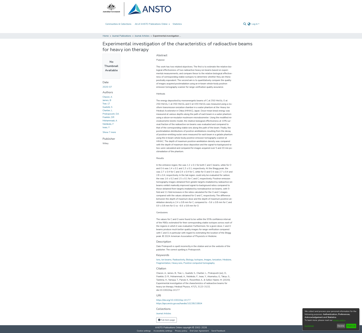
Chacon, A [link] (107, 96)
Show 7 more (109, 132)
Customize (309, 326)
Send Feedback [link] (218, 330)
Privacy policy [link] (181, 330)
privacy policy (339, 320)
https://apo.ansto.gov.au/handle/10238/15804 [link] (179, 303)
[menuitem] (152, 24)
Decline (341, 326)
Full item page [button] (167, 320)
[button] (244, 24)
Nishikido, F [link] (108, 124)
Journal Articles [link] (142, 35)
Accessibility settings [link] (162, 330)
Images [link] (207, 259)
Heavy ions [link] (177, 263)
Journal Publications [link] (121, 35)
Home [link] (106, 35)
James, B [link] (107, 100)
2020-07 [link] (107, 86)
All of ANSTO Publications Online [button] (151, 24)
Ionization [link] (216, 259)
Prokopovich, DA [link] (111, 113)
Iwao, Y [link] (106, 127)
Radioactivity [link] (179, 259)
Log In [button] (255, 24)
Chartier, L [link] (107, 110)
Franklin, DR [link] (108, 117)
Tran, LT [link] (106, 103)
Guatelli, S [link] (107, 107)
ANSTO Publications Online (168, 327)
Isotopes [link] (198, 259)
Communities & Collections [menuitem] (118, 24)
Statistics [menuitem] (177, 24)
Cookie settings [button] (144, 330)
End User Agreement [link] (199, 330)
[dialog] (331, 319)
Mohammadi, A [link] (110, 120)
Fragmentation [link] (163, 263)
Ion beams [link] (166, 259)
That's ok (351, 326)
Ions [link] (158, 259)
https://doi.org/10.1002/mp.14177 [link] (173, 300)
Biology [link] (189, 259)
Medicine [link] (226, 259)
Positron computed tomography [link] (199, 263)
